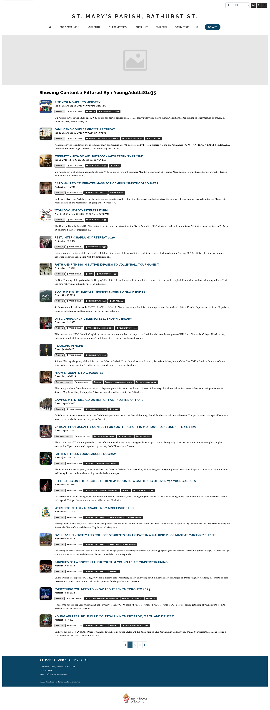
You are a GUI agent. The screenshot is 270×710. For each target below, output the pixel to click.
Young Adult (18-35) (109, 112)
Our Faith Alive (64, 382)
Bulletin (161, 27)
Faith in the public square (124, 544)
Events (115, 166)
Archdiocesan (75, 112)
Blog (60, 247)
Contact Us (182, 27)
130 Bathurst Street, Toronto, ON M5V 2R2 (57, 666)
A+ (253, 5)
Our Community (69, 27)
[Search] (197, 27)
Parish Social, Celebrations (100, 328)
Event (61, 112)
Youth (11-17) (154, 139)
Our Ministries (118, 27)
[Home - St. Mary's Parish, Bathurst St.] (50, 27)
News (60, 193)
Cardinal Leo (118, 193)
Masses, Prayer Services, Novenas (103, 139)
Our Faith (94, 27)
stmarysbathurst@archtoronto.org (53, 674)
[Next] (144, 645)
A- (259, 5)
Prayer (91, 112)
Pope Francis (144, 436)
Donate (212, 27)
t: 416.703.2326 (46, 670)
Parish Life (142, 27)
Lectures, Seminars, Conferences (103, 490)
